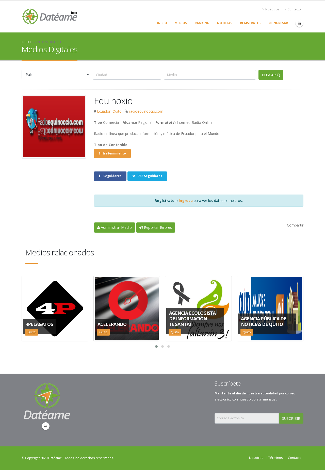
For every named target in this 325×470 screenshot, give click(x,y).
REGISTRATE (249, 23)
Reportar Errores (157, 227)
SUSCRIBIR (291, 418)
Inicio (26, 42)
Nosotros (272, 9)
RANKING (202, 23)
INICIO (162, 23)
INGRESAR (280, 23)
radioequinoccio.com (146, 111)
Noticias (224, 23)
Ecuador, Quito (109, 111)
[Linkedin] (46, 426)
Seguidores (112, 176)
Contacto (294, 9)
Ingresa (186, 200)
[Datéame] (299, 23)
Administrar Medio (116, 227)
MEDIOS (181, 23)
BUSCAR (269, 75)
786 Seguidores (149, 176)
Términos (275, 458)
